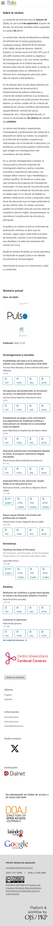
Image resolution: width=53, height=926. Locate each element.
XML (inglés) (33, 504)
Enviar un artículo (15, 677)
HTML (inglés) (21, 504)
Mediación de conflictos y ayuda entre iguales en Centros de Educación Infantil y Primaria (26, 594)
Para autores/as (11, 721)
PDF (7, 382)
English (8, 694)
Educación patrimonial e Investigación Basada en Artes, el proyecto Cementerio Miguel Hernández (26, 453)
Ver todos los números (13, 640)
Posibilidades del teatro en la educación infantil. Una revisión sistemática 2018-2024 (25, 362)
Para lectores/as (11, 717)
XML (32, 382)
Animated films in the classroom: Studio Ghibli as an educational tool (23, 482)
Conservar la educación (14, 619)
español (8, 699)
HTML (19, 382)
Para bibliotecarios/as (13, 726)
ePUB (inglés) (46, 504)
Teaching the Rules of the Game (26, 552)
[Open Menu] (3, 3)
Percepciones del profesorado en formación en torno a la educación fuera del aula (25, 392)
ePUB (44, 382)
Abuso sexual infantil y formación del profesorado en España (22, 516)
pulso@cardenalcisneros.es (19, 867)
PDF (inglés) (8, 500)
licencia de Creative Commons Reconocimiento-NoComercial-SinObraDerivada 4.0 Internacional (24, 889)
